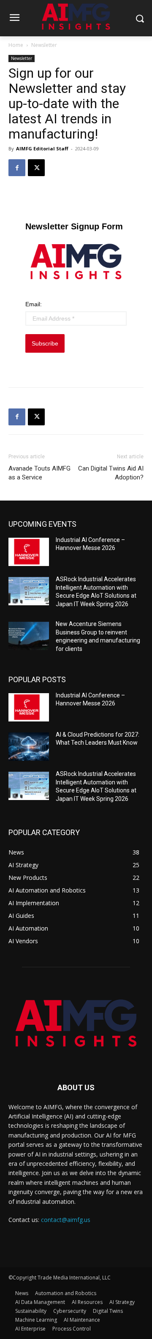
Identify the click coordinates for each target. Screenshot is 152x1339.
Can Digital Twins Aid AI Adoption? (111, 473)
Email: (33, 304)
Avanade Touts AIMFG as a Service (39, 473)
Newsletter (44, 45)
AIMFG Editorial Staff (42, 148)
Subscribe (45, 343)
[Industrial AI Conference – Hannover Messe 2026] (28, 552)
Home (15, 45)
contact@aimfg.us (65, 1220)
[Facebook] (16, 167)
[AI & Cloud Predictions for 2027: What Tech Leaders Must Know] (28, 746)
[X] (36, 167)
